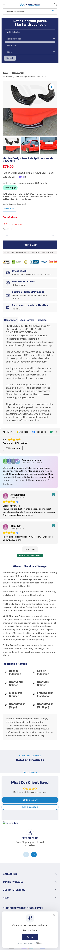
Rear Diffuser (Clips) (17, 706)
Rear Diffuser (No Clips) (45, 706)
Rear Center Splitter (16, 683)
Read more (26, 199)
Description (10, 320)
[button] (4, 5)
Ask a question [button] (30, 807)
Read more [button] (8, 484)
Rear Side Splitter (43, 683)
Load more (30, 549)
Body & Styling (18, 73)
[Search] (53, 11)
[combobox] (30, 11)
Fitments (41, 320)
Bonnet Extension (15, 672)
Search (10, 58)
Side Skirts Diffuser (15, 694)
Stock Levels (27, 320)
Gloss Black (10, 209)
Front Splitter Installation (45, 694)
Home (5, 73)
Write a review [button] (13, 448)
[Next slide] (34, 854)
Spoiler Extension (43, 672)
